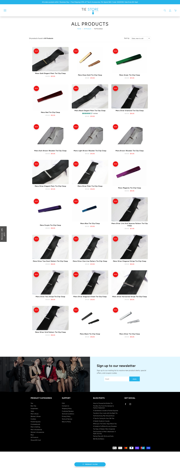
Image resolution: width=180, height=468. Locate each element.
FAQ (63, 403)
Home (79, 29)
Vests (32, 411)
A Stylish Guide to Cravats (101, 421)
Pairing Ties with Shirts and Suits (103, 436)
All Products (87, 29)
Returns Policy (66, 421)
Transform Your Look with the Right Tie (105, 413)
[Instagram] (130, 404)
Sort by (126, 38)
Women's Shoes (36, 416)
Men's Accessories (36, 429)
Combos (33, 419)
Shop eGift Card (36, 440)
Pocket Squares (35, 421)
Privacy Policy (66, 416)
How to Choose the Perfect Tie (102, 403)
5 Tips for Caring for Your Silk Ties (103, 418)
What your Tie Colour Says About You (105, 423)
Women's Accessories (37, 432)
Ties (32, 403)
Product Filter (91, 464)
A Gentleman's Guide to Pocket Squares (105, 410)
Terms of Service (67, 419)
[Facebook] (125, 404)
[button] (3, 234)
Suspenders (34, 408)
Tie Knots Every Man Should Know (103, 416)
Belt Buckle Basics (98, 439)
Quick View (50, 59)
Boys (32, 435)
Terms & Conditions (68, 414)
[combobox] (141, 38)
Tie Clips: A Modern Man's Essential (104, 429)
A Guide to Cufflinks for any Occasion (105, 426)
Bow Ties (33, 406)
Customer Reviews (68, 411)
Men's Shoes (34, 414)
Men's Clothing (35, 427)
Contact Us (65, 406)
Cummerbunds (35, 424)
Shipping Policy (67, 408)
